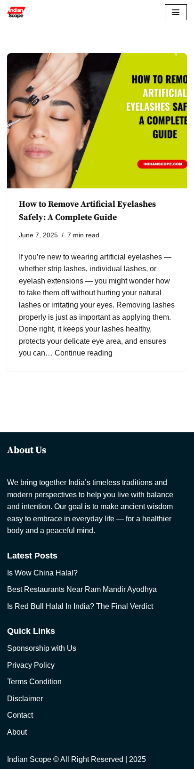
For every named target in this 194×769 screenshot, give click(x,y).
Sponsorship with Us (41, 648)
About (17, 732)
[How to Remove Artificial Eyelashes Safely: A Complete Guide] (97, 120)
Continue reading (84, 353)
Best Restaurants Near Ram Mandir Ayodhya (82, 589)
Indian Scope (29, 759)
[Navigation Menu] (176, 12)
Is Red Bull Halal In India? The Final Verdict (80, 606)
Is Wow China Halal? (42, 573)
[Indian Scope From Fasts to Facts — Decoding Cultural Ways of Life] (16, 12)
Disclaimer (25, 699)
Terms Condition (34, 682)
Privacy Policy (31, 665)
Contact (20, 715)
